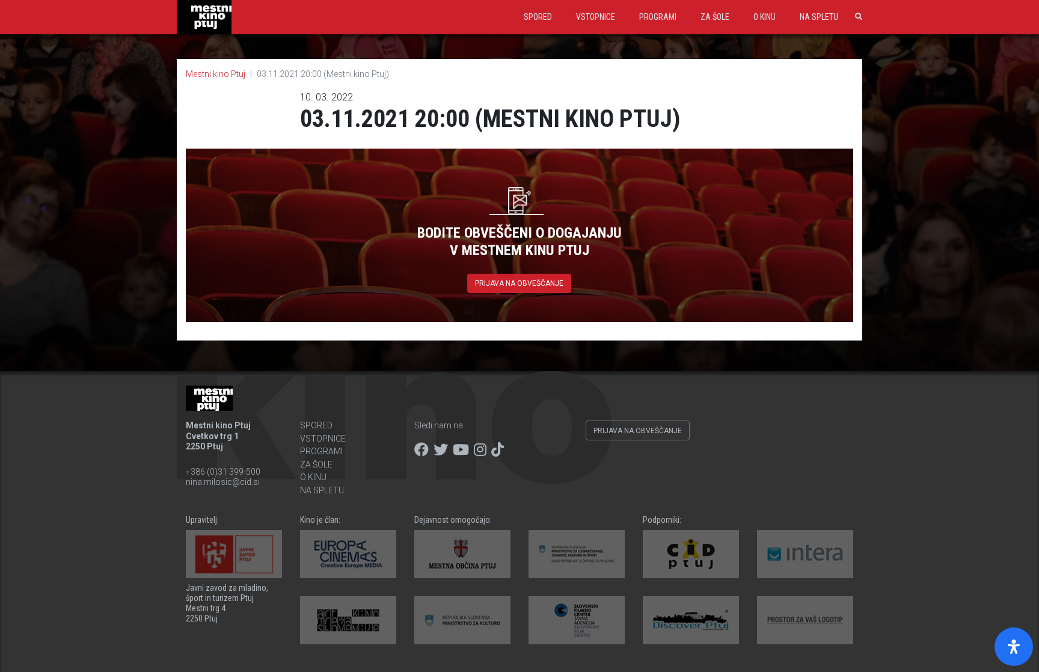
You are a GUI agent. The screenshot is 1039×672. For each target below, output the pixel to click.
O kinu (764, 17)
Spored (538, 17)
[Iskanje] (856, 16)
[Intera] (805, 554)
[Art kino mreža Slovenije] (348, 620)
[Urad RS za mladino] (577, 554)
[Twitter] (441, 450)
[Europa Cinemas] (348, 554)
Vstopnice (595, 17)
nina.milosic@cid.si (223, 482)
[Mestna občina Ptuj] (462, 554)
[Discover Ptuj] (691, 620)
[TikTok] (497, 450)
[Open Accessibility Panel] (1014, 646)
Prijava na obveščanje (519, 283)
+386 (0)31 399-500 (223, 471)
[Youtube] (461, 450)
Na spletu (819, 17)
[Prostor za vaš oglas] (805, 620)
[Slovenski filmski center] (577, 620)
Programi (657, 17)
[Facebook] (421, 450)
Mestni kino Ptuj (215, 74)
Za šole (714, 17)
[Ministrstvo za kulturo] (462, 620)
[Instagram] (480, 450)
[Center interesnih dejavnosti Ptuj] (691, 554)
